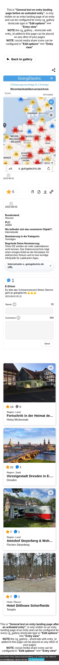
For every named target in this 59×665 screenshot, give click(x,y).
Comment (10, 317)
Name (8, 304)
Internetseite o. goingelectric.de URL (26, 266)
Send (47, 343)
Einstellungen (36, 659)
